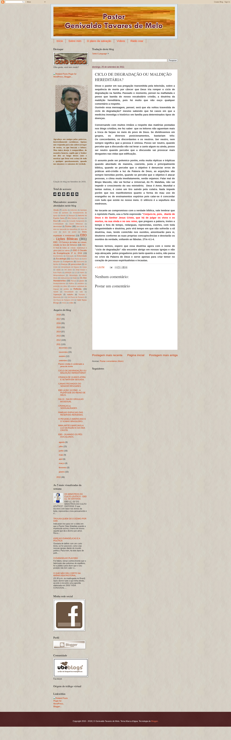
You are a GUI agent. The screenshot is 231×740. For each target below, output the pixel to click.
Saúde (55, 292)
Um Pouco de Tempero (76, 297)
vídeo (71, 303)
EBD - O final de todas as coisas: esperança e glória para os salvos (70, 247)
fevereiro (63, 468)
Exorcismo (80, 261)
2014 (58, 332)
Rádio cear (136, 41)
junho (61, 451)
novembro (63, 352)
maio (61, 455)
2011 (58, 344)
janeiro (62, 472)
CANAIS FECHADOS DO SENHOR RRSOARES (69, 385)
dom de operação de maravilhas (65, 229)
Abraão (56, 210)
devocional (57, 226)
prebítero (81, 283)
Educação (70, 256)
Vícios (64, 303)
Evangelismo (68, 262)
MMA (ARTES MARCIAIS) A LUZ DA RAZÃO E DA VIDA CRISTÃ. (71, 427)
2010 (58, 477)
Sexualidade (69, 292)
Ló (76, 272)
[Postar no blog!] (118, 267)
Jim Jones (68, 270)
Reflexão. (78, 289)
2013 (58, 336)
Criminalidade (58, 224)
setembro (63, 360)
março (62, 463)
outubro (62, 356)
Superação (57, 295)
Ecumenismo (58, 256)
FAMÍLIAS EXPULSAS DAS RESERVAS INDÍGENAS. (70, 413)
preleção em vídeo (60, 286)
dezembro (63, 348)
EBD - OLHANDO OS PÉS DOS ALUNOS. (70, 435)
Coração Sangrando (76, 221)
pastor (81, 281)
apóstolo (65, 213)
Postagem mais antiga (163, 355)
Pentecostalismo (59, 283)
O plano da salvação (99, 41)
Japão (58, 270)
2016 (58, 323)
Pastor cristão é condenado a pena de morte (71, 365)
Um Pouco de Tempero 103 (63, 300)
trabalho (70, 295)
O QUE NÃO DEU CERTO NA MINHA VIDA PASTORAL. (66, 574)
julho (61, 446)
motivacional (65, 278)
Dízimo (68, 226)
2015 (58, 327)
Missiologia (73, 275)
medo (82, 272)
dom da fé (80, 226)
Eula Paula (75, 259)
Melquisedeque (59, 275)
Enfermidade (82, 256)
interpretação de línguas (70, 267)
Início (60, 41)
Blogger (154, 721)
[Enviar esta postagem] (111, 267)
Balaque (72, 215)
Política (71, 283)
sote (81, 292)
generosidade (76, 264)
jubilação (68, 272)
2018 (58, 315)
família (55, 264)
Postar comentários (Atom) (112, 361)
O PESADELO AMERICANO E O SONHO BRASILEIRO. (72, 420)
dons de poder (69, 232)
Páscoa (73, 281)
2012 (58, 340)
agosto (62, 442)
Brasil (55, 221)
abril (61, 459)
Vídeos (121, 41)
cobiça (63, 221)
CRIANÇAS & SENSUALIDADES (67, 407)
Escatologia (61, 259)
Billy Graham (72, 218)
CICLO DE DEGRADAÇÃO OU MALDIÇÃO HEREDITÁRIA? (72, 372)
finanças (64, 264)
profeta (66, 289)
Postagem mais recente (107, 355)
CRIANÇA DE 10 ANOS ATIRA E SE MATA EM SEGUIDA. (71, 378)
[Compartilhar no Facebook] (123, 267)
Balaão (63, 215)
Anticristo (73, 210)
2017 (58, 319)
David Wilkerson (76, 224)
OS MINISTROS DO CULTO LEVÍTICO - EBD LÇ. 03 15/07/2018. (75, 496)
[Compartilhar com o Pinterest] (126, 267)
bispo (82, 218)
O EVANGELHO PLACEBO (65, 558)
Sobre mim (74, 41)
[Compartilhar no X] (121, 267)
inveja (84, 267)
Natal (75, 278)
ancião (64, 210)
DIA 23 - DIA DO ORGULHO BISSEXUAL (71, 400)
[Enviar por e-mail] (116, 267)
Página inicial (135, 355)
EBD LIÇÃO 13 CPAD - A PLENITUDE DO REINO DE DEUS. (71, 392)
